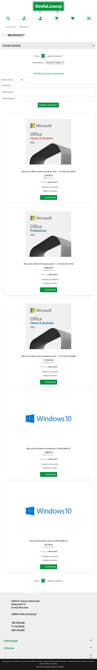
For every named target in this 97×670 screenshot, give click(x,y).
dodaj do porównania (50, 187)
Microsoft (53, 182)
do (22, 80)
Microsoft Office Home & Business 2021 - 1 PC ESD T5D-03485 (48, 356)
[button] (48, 85)
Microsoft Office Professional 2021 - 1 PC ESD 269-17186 (48, 264)
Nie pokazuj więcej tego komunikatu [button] (50, 667)
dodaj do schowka (50, 191)
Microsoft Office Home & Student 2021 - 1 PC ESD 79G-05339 (48, 171)
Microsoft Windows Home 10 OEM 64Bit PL (48, 541)
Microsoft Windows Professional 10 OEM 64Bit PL (48, 448)
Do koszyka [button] (50, 197)
